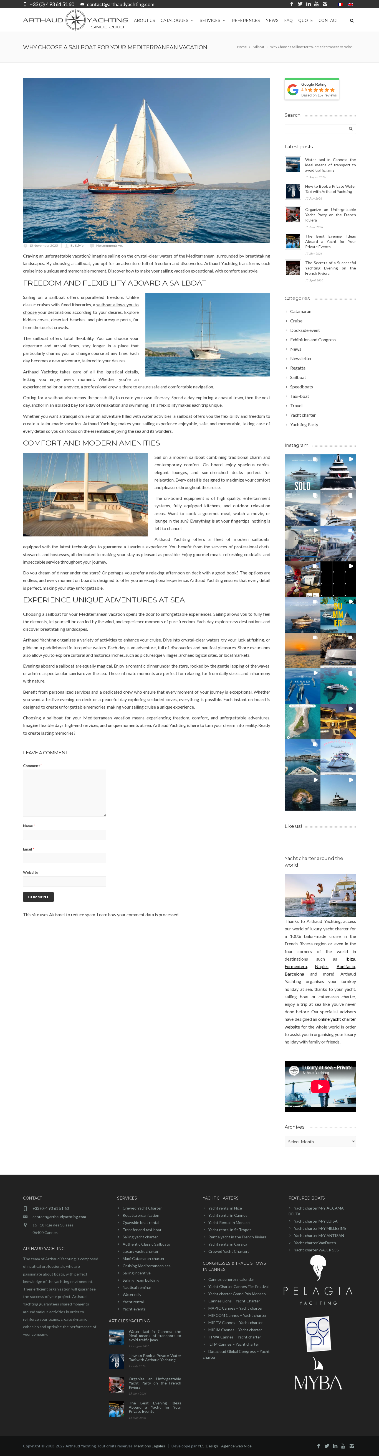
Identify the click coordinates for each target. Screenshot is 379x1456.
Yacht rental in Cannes (227, 1215)
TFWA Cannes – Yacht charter (234, 1337)
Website (30, 872)
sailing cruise (144, 706)
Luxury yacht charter (140, 1251)
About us (144, 20)
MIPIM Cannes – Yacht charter (235, 1329)
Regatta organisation (141, 1215)
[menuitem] (340, 4)
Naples (322, 966)
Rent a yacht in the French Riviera (237, 1236)
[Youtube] (317, 4)
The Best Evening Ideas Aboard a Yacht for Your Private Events (330, 241)
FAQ (288, 20)
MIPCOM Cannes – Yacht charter (237, 1315)
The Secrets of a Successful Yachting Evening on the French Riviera (330, 268)
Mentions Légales (149, 1446)
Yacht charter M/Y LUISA (316, 1221)
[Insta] (325, 4)
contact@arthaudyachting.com (120, 4)
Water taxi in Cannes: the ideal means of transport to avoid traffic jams (330, 164)
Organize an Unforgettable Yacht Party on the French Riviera (330, 214)
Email (28, 849)
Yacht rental (133, 1301)
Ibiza (350, 958)
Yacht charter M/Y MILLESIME (320, 1228)
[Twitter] (300, 4)
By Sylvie (77, 245)
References (246, 20)
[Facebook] (292, 4)
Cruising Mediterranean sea (147, 1265)
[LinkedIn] (308, 4)
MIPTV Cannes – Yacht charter (235, 1322)
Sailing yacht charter (140, 1236)
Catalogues (174, 20)
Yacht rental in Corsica (227, 1244)
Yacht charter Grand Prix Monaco (237, 1293)
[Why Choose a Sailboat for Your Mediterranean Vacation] (146, 160)
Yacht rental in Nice (225, 1208)
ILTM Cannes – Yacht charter (233, 1344)
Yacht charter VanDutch (315, 1242)
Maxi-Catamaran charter (144, 1258)
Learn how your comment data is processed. (138, 914)
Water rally (132, 1294)
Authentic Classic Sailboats (146, 1244)
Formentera (296, 966)
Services (210, 20)
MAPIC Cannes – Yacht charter (235, 1308)
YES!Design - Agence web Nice (225, 1446)
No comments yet (109, 245)
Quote (305, 20)
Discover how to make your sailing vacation (149, 270)
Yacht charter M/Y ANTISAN (319, 1235)
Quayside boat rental (141, 1222)
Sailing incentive (137, 1273)
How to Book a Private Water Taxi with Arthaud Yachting (155, 1357)
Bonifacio (346, 966)
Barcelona (294, 973)
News (272, 20)
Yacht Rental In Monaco (229, 1222)
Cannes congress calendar (231, 1279)
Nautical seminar (137, 1287)
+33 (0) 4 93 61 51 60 (52, 4)
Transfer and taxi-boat (142, 1229)
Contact (328, 20)
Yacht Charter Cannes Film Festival (238, 1286)
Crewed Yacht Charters (228, 1251)
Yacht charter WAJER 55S (316, 1250)
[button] (302, 472)
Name (29, 826)
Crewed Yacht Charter (142, 1208)
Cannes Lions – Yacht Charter (234, 1301)
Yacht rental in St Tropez (229, 1229)
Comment (32, 765)
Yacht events (134, 1309)
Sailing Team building (141, 1280)
